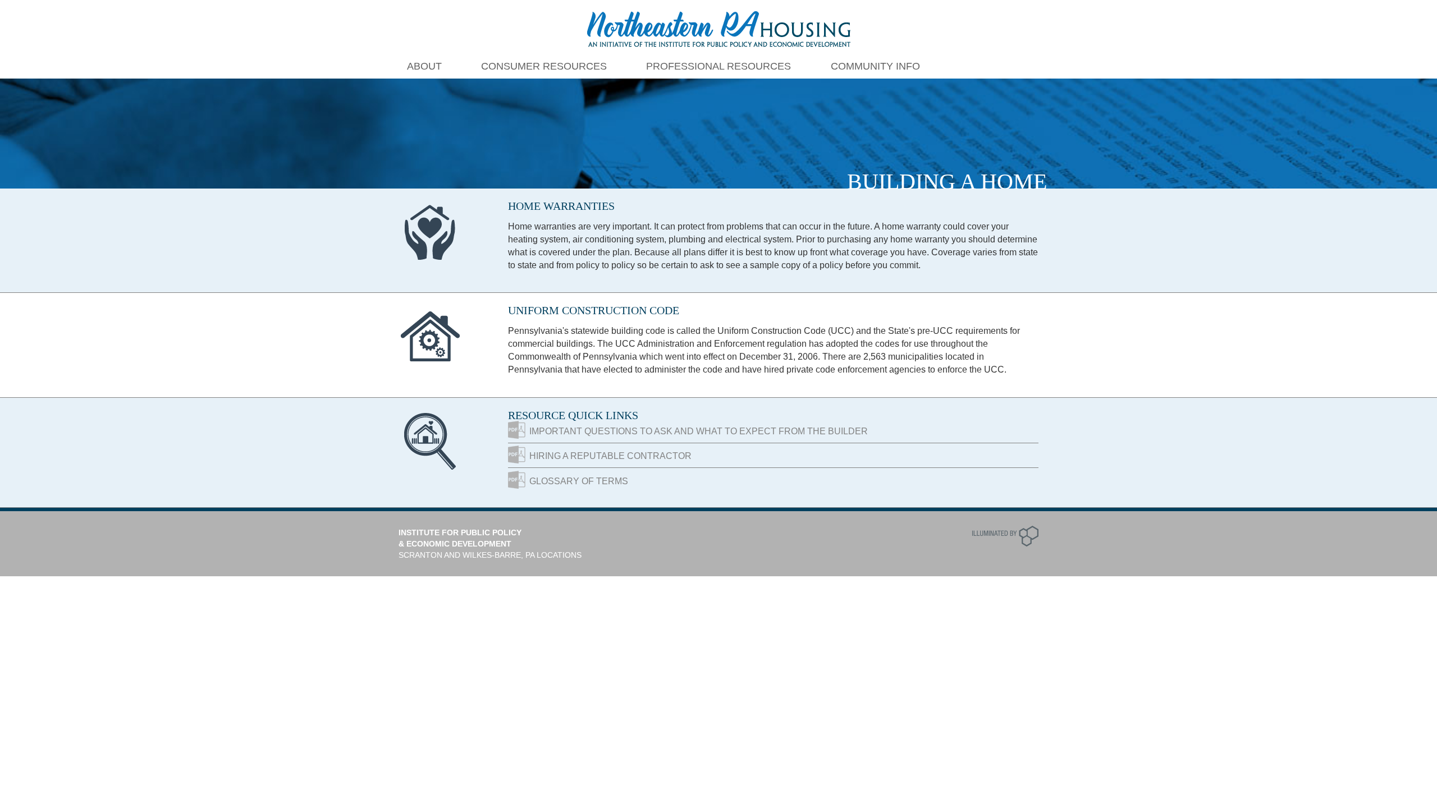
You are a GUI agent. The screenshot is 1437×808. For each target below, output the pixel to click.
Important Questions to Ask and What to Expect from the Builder (698, 431)
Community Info (875, 66)
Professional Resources (718, 66)
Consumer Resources (544, 66)
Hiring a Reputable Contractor (610, 456)
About (424, 66)
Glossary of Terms (578, 481)
